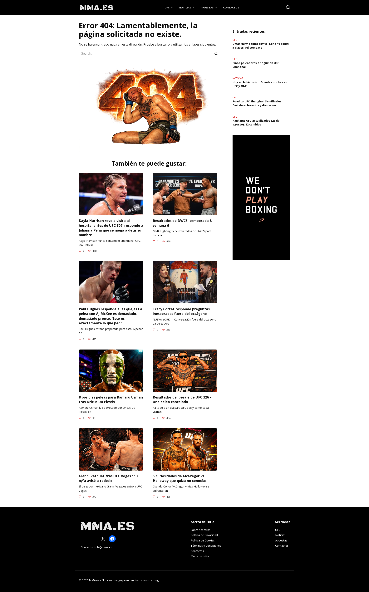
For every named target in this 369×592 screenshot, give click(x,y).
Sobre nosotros (200, 530)
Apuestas (207, 7)
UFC (167, 7)
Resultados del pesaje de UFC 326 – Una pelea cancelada (182, 399)
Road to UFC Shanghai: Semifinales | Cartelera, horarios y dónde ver (258, 103)
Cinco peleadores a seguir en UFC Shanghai (256, 65)
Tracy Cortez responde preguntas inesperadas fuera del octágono (181, 311)
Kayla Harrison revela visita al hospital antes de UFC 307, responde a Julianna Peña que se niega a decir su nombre (111, 227)
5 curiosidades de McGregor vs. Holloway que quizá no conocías (179, 478)
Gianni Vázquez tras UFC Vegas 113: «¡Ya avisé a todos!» (109, 478)
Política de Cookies (203, 540)
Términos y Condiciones (206, 545)
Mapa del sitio (200, 556)
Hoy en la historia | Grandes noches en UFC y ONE (260, 84)
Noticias (185, 7)
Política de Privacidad (204, 535)
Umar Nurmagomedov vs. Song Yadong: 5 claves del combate (261, 45)
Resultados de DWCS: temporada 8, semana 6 (183, 223)
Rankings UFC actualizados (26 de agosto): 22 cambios (256, 122)
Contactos (231, 7)
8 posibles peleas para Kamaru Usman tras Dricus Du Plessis (111, 399)
